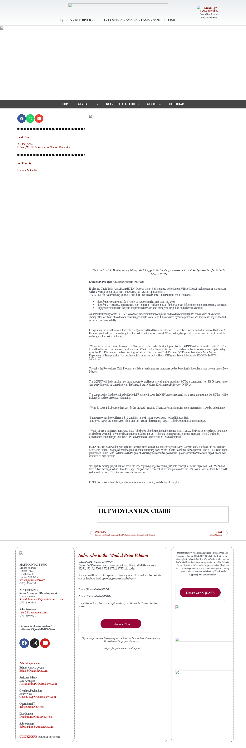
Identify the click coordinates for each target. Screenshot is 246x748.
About (152, 104)
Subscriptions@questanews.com (36, 726)
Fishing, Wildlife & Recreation (33, 147)
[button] (21, 118)
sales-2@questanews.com (32, 612)
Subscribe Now (121, 624)
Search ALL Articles (122, 104)
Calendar (176, 104)
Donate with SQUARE (200, 592)
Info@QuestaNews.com (32, 706)
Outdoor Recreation (60, 147)
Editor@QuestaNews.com (33, 670)
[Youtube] (45, 643)
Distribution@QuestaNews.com (36, 716)
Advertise (86, 104)
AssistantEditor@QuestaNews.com (38, 683)
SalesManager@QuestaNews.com (41, 599)
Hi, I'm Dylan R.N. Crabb (134, 510)
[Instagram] (34, 643)
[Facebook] (24, 643)
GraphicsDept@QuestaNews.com (37, 696)
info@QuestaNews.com (32, 580)
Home (66, 104)
